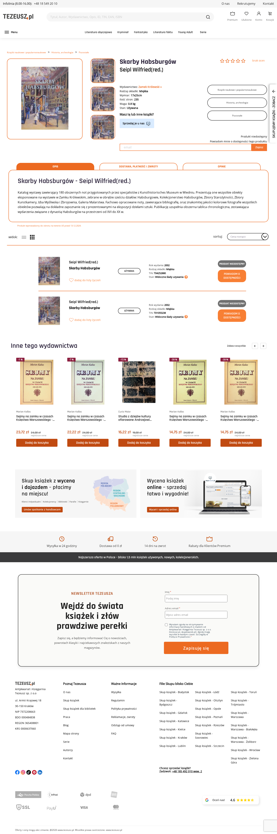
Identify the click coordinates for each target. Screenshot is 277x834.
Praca (66, 717)
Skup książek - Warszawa (240, 715)
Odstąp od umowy (122, 725)
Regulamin (118, 700)
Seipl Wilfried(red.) (141, 70)
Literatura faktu (163, 32)
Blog (66, 725)
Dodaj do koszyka (37, 443)
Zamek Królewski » (150, 87)
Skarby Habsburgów (84, 268)
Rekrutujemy (246, 4)
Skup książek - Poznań (209, 717)
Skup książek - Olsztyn (209, 700)
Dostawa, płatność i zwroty (138, 167)
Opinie (222, 167)
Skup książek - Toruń (244, 692)
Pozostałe (84, 52)
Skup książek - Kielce (172, 729)
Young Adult (185, 32)
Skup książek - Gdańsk (173, 713)
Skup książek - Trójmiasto (240, 702)
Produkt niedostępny (232, 264)
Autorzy (68, 750)
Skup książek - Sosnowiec (204, 735)
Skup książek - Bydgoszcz (168, 702)
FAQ (113, 733)
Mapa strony (71, 733)
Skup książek (71, 700)
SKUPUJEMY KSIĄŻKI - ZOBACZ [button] (274, 117)
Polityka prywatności (124, 708)
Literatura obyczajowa (98, 32)
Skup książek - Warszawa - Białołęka (244, 727)
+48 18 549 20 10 (45, 4)
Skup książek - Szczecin (209, 746)
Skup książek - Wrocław (245, 750)
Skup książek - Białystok (174, 692)
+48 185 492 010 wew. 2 (187, 771)
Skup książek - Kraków (173, 737)
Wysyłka (116, 692)
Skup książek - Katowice (174, 721)
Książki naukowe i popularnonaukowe (26, 52)
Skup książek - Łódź (207, 692)
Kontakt (268, 4)
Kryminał (123, 32)
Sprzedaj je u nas (134, 123)
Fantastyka (141, 32)
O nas (226, 4)
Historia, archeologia (62, 52)
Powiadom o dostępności (231, 276)
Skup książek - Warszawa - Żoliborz (243, 740)
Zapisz (259, 147)
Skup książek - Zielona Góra (245, 760)
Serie (203, 32)
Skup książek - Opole (208, 708)
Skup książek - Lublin (172, 746)
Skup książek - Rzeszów (209, 725)
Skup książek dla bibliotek (79, 708)
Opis (55, 167)
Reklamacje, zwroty (123, 717)
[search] (208, 17)
